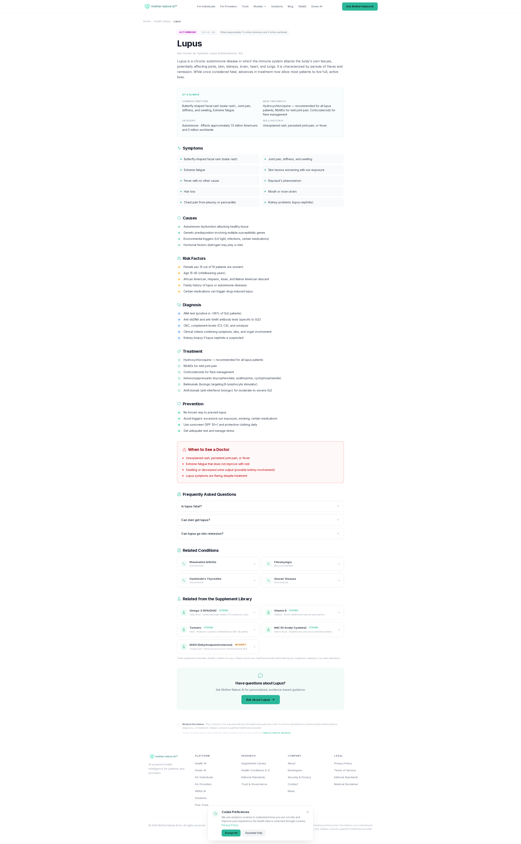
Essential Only (253, 832)
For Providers (228, 6)
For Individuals (206, 6)
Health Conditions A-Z (255, 770)
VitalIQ (302, 6)
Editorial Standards (253, 777)
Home (147, 21)
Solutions (277, 6)
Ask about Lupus (258, 699)
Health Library (162, 21)
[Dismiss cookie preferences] (307, 812)
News (291, 791)
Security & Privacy (299, 777)
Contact (293, 784)
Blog (290, 6)
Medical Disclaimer (346, 784)
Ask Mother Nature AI (360, 6)
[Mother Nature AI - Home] (160, 6)
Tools (245, 6)
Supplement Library (253, 763)
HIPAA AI (200, 791)
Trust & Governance (254, 784)
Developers (295, 770)
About (291, 763)
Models (258, 6)
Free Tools (201, 805)
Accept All (231, 832)
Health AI (200, 763)
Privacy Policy (230, 825)
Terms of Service (345, 770)
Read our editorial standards (277, 733)
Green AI (316, 6)
